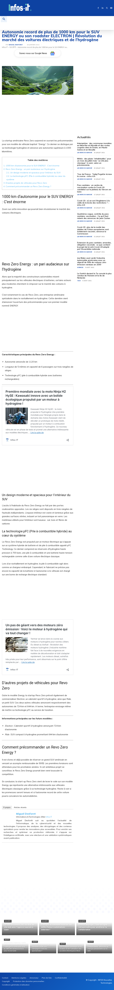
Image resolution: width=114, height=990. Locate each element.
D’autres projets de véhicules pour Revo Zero (25, 183)
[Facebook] (98, 8)
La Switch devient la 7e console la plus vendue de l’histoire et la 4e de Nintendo (94, 275)
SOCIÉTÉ (12, 47)
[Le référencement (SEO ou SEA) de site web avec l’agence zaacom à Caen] (20, 924)
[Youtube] (111, 8)
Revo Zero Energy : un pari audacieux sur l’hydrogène (29, 169)
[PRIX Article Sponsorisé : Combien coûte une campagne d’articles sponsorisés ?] (43, 945)
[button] (4, 19)
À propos (7, 807)
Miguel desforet (16, 44)
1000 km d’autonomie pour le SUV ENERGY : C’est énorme (31, 165)
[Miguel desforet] (4, 45)
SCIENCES (80, 267)
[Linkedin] (102, 8)
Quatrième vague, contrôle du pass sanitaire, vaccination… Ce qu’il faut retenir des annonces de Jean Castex (93, 216)
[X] (106, 8)
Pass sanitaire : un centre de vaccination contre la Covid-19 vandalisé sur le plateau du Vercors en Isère (94, 188)
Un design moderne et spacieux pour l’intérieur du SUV (33, 172)
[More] (72, 895)
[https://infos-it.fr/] (20, 7)
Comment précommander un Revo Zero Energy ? (27, 186)
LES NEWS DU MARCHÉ (84, 152)
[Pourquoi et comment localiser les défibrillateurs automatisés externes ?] (57, 924)
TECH (79, 280)
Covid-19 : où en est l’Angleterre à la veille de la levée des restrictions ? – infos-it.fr (93, 202)
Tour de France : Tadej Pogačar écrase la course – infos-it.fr (94, 175)
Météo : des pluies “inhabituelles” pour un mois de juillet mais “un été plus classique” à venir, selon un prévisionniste (94, 161)
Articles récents (20, 807)
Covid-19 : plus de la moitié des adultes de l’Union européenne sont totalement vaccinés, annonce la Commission (93, 230)
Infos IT (5, 47)
